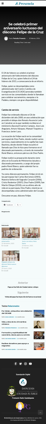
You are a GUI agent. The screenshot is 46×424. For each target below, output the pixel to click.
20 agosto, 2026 (22, 349)
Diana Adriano (9, 317)
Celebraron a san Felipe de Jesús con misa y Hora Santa (30, 241)
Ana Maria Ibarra (10, 338)
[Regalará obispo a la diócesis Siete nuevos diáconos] (11, 256)
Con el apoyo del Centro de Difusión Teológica (23, 420)
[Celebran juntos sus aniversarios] (11, 233)
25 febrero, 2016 (34, 38)
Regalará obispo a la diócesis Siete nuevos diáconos (9, 264)
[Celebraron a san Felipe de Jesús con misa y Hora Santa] (31, 233)
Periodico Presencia (19, 38)
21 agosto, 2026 (20, 317)
